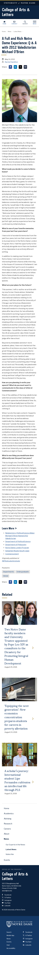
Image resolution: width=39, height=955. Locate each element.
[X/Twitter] (20, 67)
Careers (7, 829)
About (6, 834)
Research (8, 824)
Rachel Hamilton (11, 62)
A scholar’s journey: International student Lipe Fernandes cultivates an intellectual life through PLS (17, 780)
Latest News (17, 31)
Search (25, 24)
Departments (8, 572)
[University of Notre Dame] (20, 924)
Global (5, 576)
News (9, 31)
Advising (7, 819)
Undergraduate (23, 572)
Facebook (7, 895)
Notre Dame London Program (17, 548)
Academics (9, 813)
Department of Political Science (18, 542)
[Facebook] (10, 67)
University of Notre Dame (19, 3)
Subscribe (10, 854)
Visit (8, 945)
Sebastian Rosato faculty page (17, 551)
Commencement (12, 554)
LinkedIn (7, 905)
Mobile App (10, 935)
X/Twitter (7, 897)
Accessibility (11, 948)
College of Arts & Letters (16, 12)
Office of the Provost (12, 869)
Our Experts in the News (15, 845)
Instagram (8, 900)
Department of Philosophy (15, 545)
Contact (14, 24)
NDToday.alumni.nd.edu (11, 561)
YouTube (7, 903)
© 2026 (4, 910)
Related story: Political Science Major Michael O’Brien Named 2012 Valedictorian (20, 535)
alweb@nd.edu (7, 891)
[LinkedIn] (15, 67)
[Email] (25, 67)
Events (7, 860)
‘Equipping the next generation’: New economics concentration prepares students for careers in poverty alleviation (16, 717)
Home (4, 24)
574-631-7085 (12, 888)
